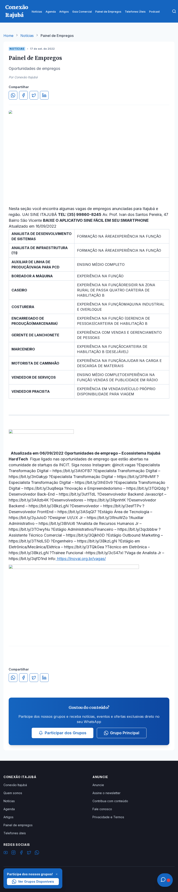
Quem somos (12, 793)
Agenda (9, 809)
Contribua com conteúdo (110, 801)
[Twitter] (29, 853)
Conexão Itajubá (15, 785)
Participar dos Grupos (65, 733)
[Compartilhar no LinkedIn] (44, 95)
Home (8, 35)
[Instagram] (13, 853)
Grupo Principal (124, 733)
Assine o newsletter (106, 793)
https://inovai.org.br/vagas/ (81, 558)
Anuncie (98, 785)
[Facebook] (21, 853)
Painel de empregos (18, 825)
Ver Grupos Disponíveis (36, 881)
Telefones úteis (14, 833)
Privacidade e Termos (108, 817)
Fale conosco (102, 809)
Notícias (27, 35)
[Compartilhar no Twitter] (34, 95)
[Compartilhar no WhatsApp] (13, 95)
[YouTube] (5, 853)
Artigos (8, 817)
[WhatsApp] (37, 853)
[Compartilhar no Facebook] (23, 95)
